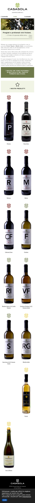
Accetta (4, 500)
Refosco (9, 198)
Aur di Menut (8, 470)
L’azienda (4, 16)
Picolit (26, 416)
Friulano (26, 252)
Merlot (26, 198)
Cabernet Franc (9, 252)
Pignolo (9, 143)
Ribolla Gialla (26, 362)
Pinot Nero (26, 143)
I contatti (27, 16)
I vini (15, 16)
